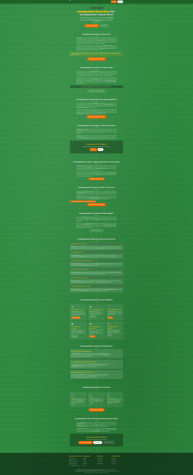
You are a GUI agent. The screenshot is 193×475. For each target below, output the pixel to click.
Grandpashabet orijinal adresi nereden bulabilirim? (82, 260)
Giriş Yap (114, 1)
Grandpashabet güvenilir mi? (77, 252)
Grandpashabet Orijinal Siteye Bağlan (96, 90)
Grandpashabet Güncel (108, 442)
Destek (84, 465)
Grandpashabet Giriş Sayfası (73, 465)
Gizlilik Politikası (100, 458)
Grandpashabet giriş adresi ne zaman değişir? (80, 286)
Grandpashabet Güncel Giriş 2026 (96, 204)
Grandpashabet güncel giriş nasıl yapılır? (79, 269)
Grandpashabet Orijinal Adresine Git (96, 116)
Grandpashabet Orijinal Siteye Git (96, 178)
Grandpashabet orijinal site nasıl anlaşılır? (80, 277)
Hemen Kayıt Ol (104, 25)
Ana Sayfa (84, 458)
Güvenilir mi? (113, 461)
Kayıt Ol (120, 1)
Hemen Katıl (92, 336)
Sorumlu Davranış (100, 463)
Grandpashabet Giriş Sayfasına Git (96, 58)
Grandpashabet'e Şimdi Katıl (96, 409)
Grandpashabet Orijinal (73, 463)
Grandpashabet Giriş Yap (91, 25)
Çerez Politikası (99, 461)
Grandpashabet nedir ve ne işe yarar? (79, 243)
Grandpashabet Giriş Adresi (96, 230)
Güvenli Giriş (92, 316)
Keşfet (109, 335)
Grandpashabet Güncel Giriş (73, 461)
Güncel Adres (74, 336)
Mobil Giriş (110, 317)
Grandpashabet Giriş (75, 317)
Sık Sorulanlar (113, 463)
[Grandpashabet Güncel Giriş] (74, 2)
